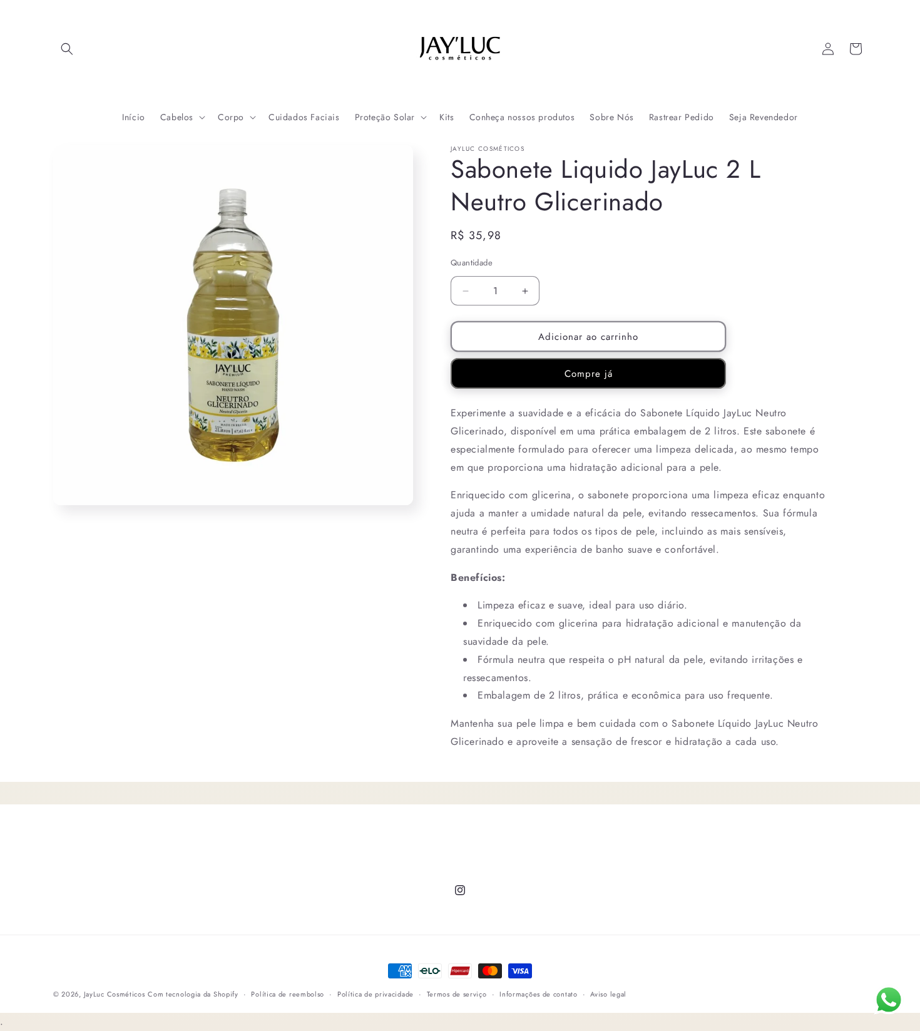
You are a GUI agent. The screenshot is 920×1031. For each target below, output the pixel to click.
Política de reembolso (287, 994)
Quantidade (472, 263)
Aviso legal (608, 994)
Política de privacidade (375, 994)
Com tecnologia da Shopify (193, 994)
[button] (67, 49)
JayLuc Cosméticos (114, 994)
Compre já (589, 374)
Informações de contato (538, 994)
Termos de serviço (457, 994)
